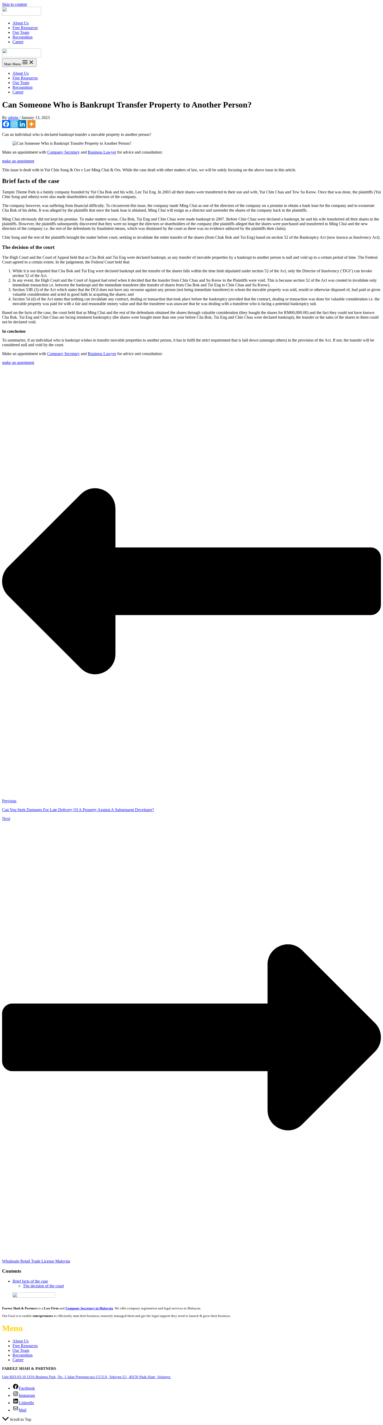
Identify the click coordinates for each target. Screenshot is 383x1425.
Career (18, 42)
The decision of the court (43, 1286)
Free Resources (25, 28)
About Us (21, 23)
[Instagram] (14, 124)
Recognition (23, 37)
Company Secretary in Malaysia (89, 1308)
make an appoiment (18, 161)
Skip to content (14, 4)
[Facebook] (6, 124)
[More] (31, 124)
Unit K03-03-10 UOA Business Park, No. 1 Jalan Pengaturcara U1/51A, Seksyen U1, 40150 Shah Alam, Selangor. (86, 1377)
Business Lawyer (102, 152)
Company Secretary (63, 152)
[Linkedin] (22, 124)
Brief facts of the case (30, 1281)
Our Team (21, 32)
